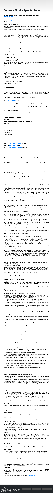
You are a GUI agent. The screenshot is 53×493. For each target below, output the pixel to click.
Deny (26, 488)
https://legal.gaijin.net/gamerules (14, 20)
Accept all (36, 488)
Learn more (10, 491)
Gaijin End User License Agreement (11, 100)
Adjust (47, 488)
